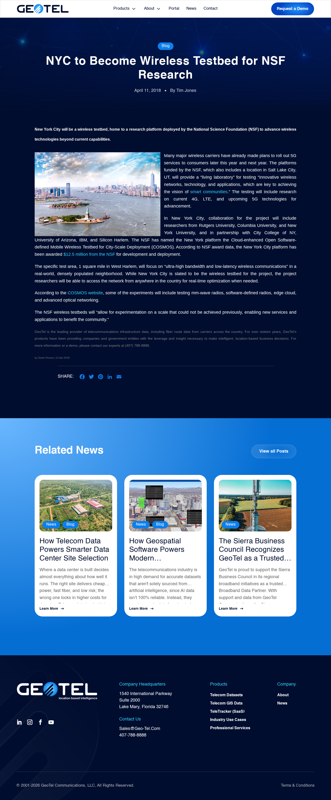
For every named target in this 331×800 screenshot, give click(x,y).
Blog (166, 46)
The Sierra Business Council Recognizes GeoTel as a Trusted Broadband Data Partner (252, 550)
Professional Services (230, 728)
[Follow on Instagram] (30, 722)
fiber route (174, 332)
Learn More (48, 608)
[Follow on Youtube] (52, 722)
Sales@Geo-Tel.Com (139, 729)
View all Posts (273, 451)
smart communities (208, 191)
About (149, 9)
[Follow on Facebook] (41, 722)
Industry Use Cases (228, 720)
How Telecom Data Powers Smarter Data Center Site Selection (74, 550)
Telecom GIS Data (226, 703)
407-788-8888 (132, 735)
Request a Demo (292, 9)
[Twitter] (91, 376)
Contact (211, 9)
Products (121, 9)
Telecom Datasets (226, 695)
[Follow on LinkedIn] (20, 722)
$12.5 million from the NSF (89, 254)
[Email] (119, 376)
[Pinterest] (100, 376)
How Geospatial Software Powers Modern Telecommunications (162, 550)
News (191, 9)
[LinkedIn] (109, 376)
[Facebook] (82, 376)
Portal (174, 9)
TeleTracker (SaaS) (227, 712)
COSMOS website (85, 292)
